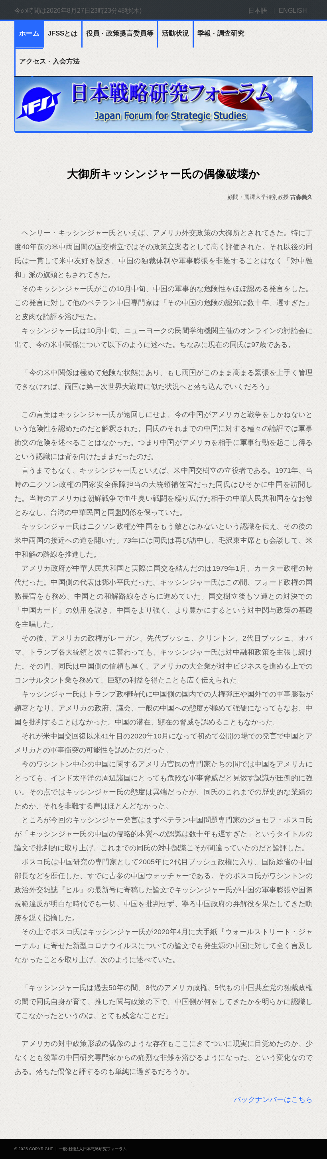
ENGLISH (293, 10)
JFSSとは (63, 33)
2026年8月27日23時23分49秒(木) (94, 10)
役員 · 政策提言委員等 (120, 33)
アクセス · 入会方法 (49, 61)
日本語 (257, 10)
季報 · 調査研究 (220, 33)
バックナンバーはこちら (273, 1099)
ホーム (29, 33)
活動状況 (175, 33)
